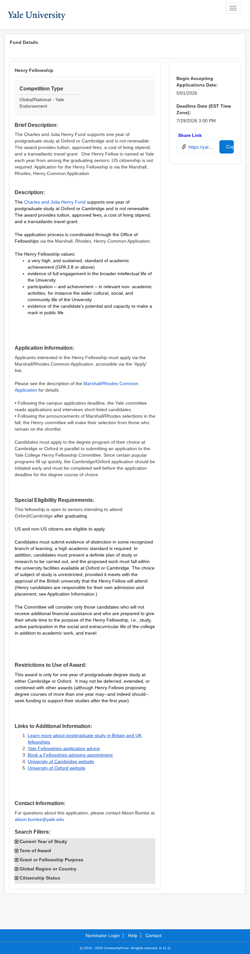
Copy (230, 146)
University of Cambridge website (61, 761)
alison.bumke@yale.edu (39, 819)
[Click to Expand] (16, 841)
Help (132, 935)
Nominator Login (103, 935)
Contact (153, 935)
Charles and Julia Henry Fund (55, 202)
